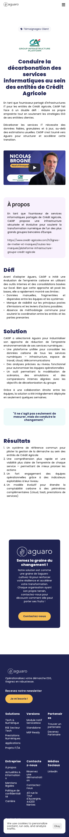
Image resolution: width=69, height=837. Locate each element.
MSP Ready (33, 732)
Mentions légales (11, 784)
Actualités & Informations (13, 775)
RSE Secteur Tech (13, 729)
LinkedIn (53, 771)
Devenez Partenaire (54, 733)
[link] (11, 4)
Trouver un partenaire (55, 725)
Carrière (10, 801)
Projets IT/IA (12, 748)
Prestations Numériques (12, 737)
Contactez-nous (34, 786)
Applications (13, 743)
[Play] (34, 167)
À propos (10, 767)
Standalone (34, 727)
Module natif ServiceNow (35, 721)
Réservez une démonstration (34, 776)
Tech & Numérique (12, 721)
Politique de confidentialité (13, 793)
